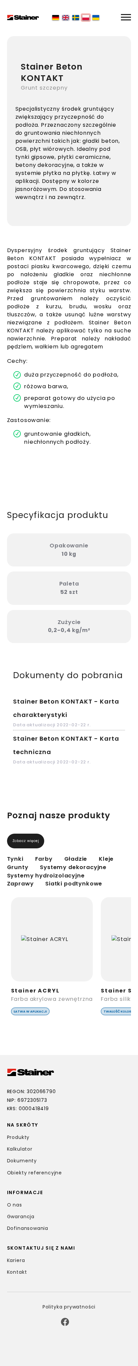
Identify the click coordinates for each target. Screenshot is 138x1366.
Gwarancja (20, 1216)
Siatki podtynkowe (73, 883)
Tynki (15, 859)
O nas (14, 1204)
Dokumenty (22, 1160)
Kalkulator (19, 1149)
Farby (44, 859)
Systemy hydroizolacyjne (46, 875)
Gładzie (75, 859)
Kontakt (17, 1272)
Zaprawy (20, 883)
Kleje (106, 859)
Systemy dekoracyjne (73, 867)
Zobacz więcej (25, 840)
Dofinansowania (28, 1228)
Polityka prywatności (69, 1306)
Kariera (16, 1260)
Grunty (17, 867)
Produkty (18, 1137)
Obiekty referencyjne (34, 1172)
